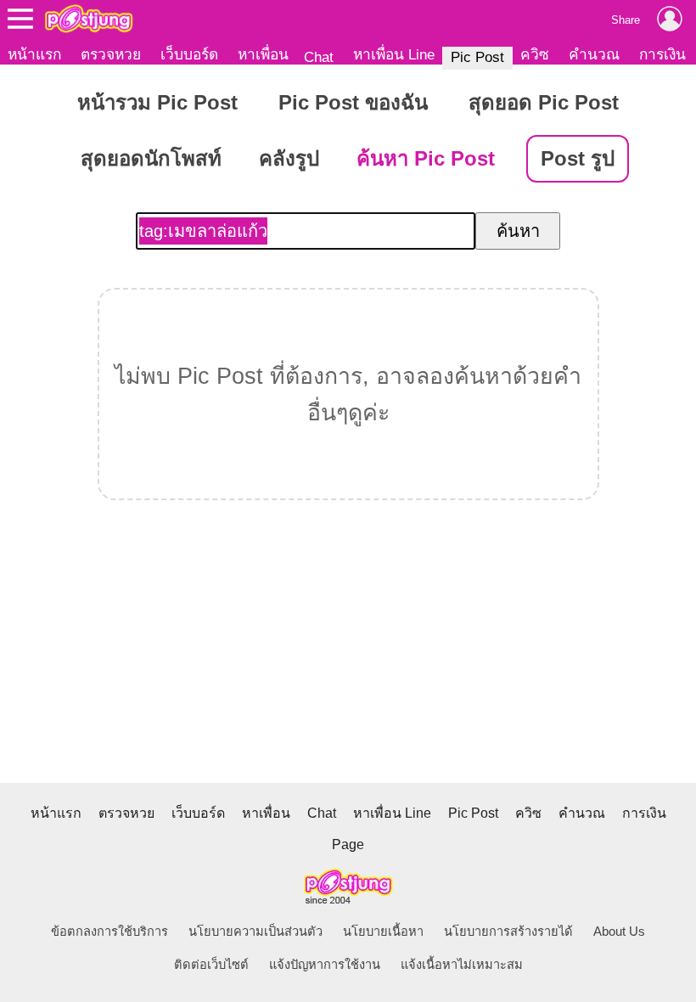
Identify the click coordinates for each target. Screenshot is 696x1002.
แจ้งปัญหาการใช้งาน (324, 964)
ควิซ (534, 54)
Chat (319, 56)
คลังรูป (289, 158)
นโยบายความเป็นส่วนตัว (255, 931)
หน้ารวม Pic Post (157, 102)
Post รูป (578, 158)
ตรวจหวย (111, 54)
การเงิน (662, 54)
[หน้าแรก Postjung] (88, 18)
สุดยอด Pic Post (544, 102)
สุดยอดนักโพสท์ (151, 158)
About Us (619, 931)
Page (348, 844)
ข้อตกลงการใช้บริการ (109, 931)
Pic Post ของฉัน (353, 102)
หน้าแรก (34, 54)
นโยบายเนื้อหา (383, 931)
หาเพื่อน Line (394, 54)
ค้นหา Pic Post (425, 158)
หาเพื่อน (263, 54)
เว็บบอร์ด (189, 54)
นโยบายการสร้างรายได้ (508, 931)
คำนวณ (594, 54)
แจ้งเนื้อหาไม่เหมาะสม (462, 964)
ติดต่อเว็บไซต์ (211, 964)
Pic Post (477, 56)
